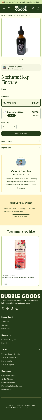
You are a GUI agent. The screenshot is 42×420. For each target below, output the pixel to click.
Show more (21, 188)
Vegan (10, 15)
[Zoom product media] (37, 21)
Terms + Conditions (16, 405)
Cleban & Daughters (15, 67)
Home (3, 15)
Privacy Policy (30, 405)
